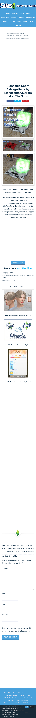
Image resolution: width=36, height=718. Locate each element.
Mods (11, 272)
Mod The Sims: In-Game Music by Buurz (18, 345)
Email (4, 604)
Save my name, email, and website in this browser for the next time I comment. (16, 629)
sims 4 (4, 278)
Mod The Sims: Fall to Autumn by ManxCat (18, 382)
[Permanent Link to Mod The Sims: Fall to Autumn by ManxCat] (18, 377)
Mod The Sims (24, 268)
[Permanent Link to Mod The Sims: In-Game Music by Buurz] (18, 340)
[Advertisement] (18, 62)
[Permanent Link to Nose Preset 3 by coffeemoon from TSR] (18, 311)
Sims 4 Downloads (18, 6)
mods (27, 275)
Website (5, 615)
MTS (31, 275)
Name (4, 594)
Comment (6, 568)
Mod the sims (20, 275)
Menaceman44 (11, 275)
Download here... (18, 263)
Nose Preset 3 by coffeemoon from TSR (18, 315)
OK (27, 706)
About (31, 706)
